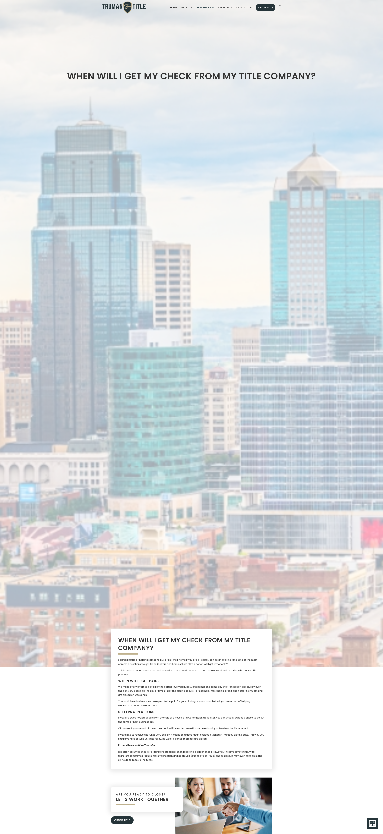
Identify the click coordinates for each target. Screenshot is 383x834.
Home (173, 7)
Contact (242, 7)
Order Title (265, 7)
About (185, 7)
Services (224, 7)
